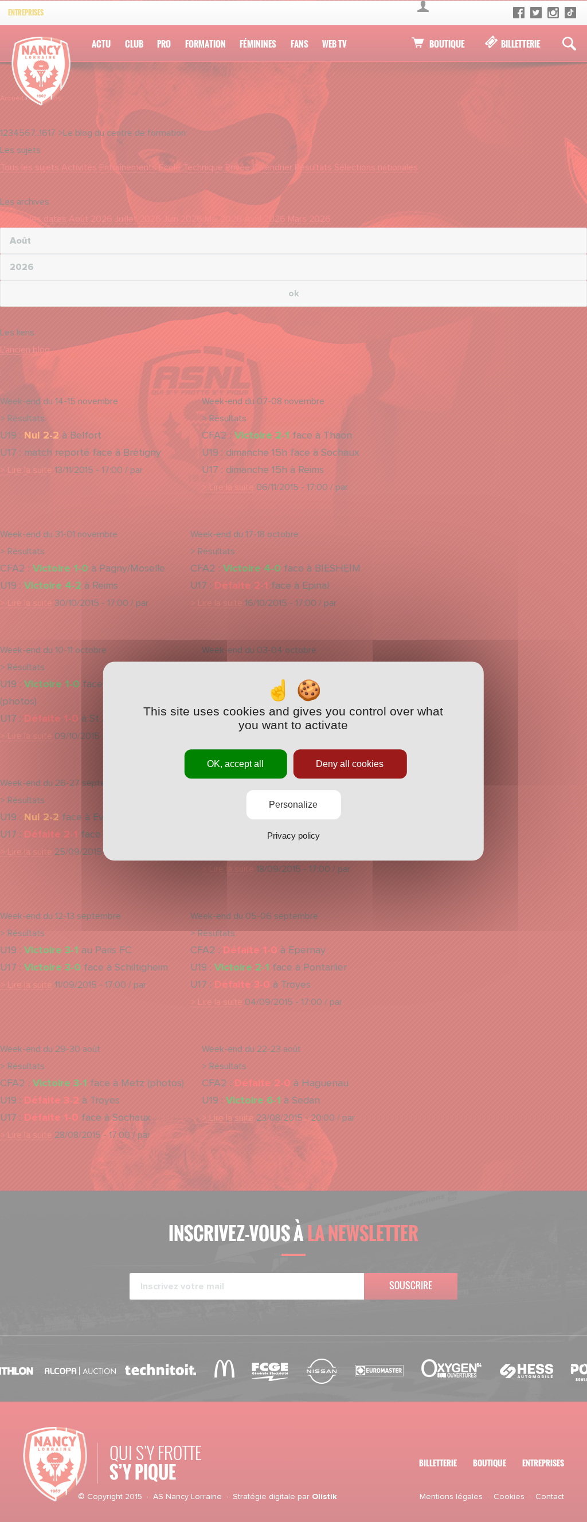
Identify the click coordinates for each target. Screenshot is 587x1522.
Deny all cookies (349, 764)
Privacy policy (293, 835)
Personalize (293, 804)
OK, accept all (235, 764)
